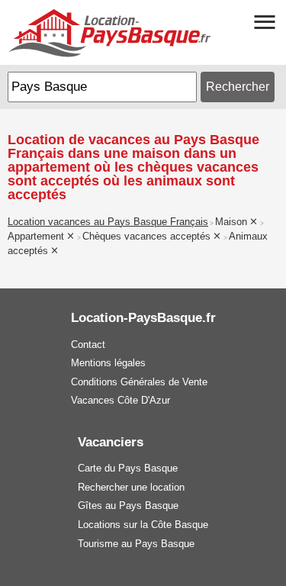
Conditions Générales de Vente (139, 382)
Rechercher (237, 86)
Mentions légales (108, 363)
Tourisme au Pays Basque (136, 543)
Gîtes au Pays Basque (128, 505)
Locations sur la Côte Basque (143, 524)
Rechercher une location (131, 487)
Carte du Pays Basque (128, 468)
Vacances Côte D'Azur (120, 400)
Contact (88, 344)
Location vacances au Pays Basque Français (108, 222)
